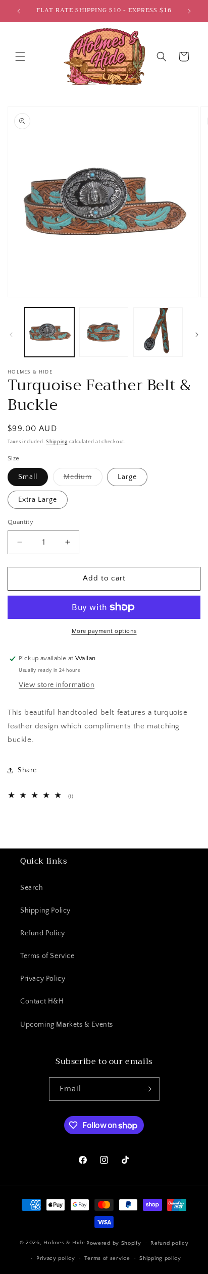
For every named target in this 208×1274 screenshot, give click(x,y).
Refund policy (169, 1243)
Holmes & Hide (64, 1243)
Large (127, 477)
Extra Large (37, 500)
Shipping (57, 442)
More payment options (104, 631)
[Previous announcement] (19, 11)
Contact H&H (42, 1001)
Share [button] (27, 770)
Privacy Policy (42, 979)
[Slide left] (11, 335)
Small (27, 477)
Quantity (20, 521)
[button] (20, 56)
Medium (83, 479)
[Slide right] (197, 335)
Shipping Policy (45, 911)
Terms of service (107, 1258)
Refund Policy (42, 933)
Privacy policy (55, 1258)
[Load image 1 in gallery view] (49, 332)
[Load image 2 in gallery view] (104, 332)
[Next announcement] (189, 11)
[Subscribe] (148, 1089)
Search (31, 888)
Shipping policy (160, 1258)
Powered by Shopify (113, 1243)
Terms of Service (47, 956)
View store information (56, 685)
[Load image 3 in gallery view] (158, 332)
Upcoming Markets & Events (66, 1025)
